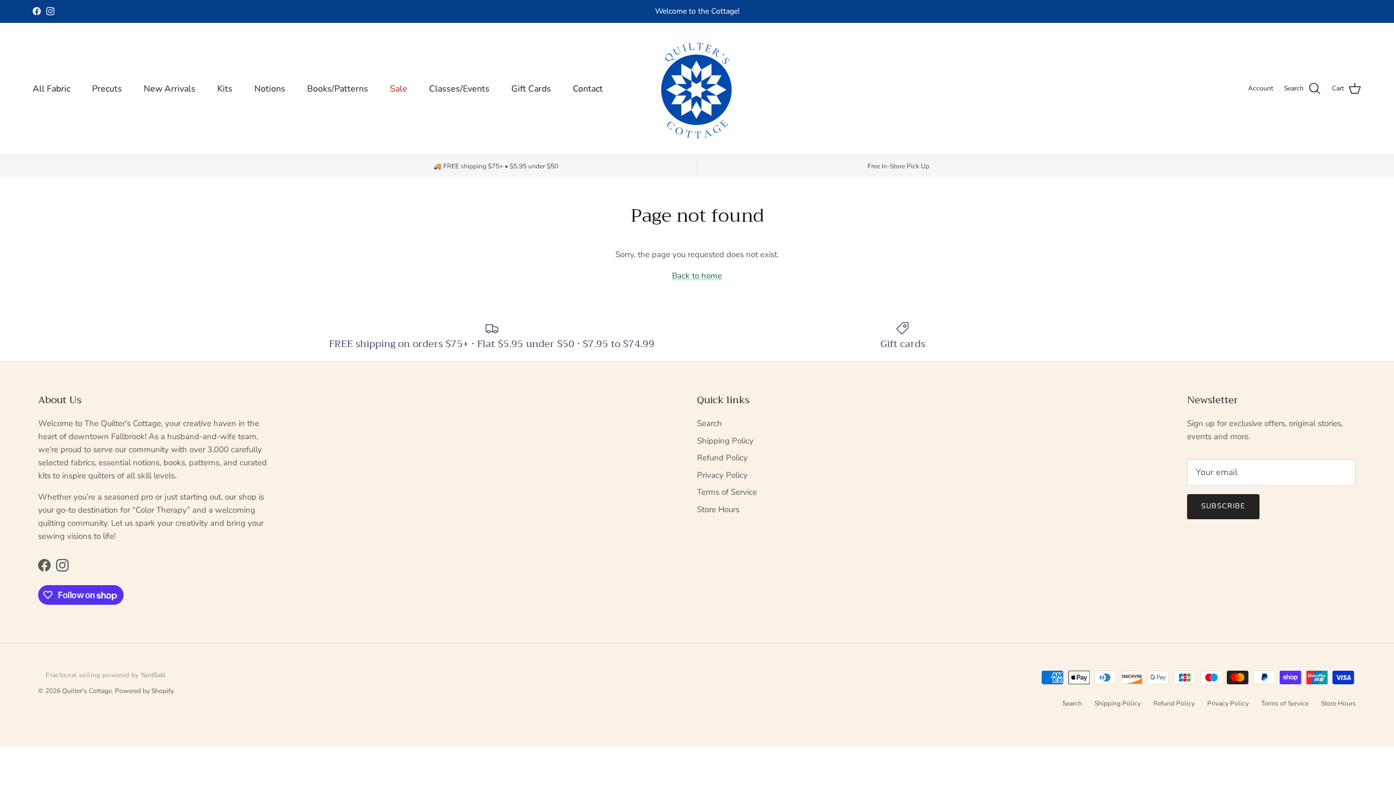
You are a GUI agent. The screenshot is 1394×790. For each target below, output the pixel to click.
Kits (225, 89)
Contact (588, 89)
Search (709, 423)
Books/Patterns (337, 89)
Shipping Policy (725, 440)
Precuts (107, 89)
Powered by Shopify (144, 690)
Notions (269, 89)
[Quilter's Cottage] (697, 89)
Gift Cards (531, 89)
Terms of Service (727, 492)
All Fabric (51, 89)
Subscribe (1223, 506)
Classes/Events (459, 89)
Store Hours (718, 509)
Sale (398, 89)
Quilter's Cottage (87, 690)
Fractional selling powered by (106, 675)
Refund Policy (722, 457)
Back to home (697, 275)
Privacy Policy (722, 475)
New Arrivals (169, 89)
